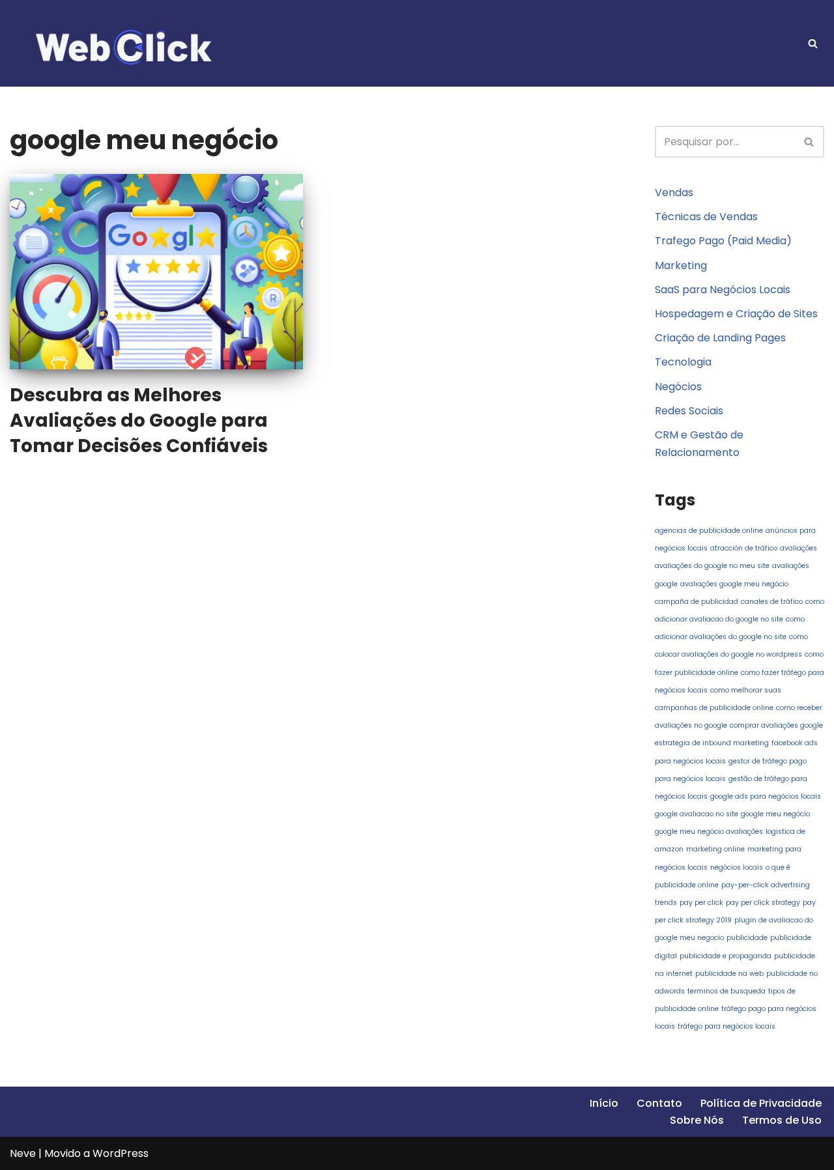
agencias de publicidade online (709, 530)
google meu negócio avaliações (709, 831)
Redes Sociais (689, 410)
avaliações (798, 548)
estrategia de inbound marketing (712, 743)
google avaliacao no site (696, 814)
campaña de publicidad (696, 601)
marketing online (715, 849)
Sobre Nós (697, 1120)
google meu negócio (775, 814)
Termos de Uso (782, 1120)
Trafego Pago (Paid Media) (723, 240)
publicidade (747, 938)
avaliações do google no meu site (712, 566)
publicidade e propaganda (725, 956)
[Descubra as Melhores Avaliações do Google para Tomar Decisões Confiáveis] (156, 271)
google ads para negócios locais (765, 796)
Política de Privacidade (761, 1103)
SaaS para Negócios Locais (722, 289)
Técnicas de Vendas (706, 216)
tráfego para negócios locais (726, 1026)
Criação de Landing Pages (720, 337)
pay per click (701, 902)
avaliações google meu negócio (734, 584)
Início (604, 1103)
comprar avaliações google (776, 725)
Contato (659, 1103)
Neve (23, 1153)
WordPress (121, 1153)
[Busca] (813, 43)
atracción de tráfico (743, 548)
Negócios (678, 386)
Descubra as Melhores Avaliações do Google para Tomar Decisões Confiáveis (139, 420)
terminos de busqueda (726, 991)
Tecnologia (683, 361)
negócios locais (736, 867)
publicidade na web (729, 973)
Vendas (674, 192)
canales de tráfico (772, 601)
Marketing (681, 265)
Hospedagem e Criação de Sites (736, 313)
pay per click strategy (763, 902)
